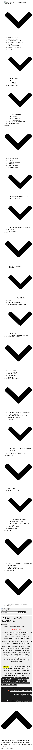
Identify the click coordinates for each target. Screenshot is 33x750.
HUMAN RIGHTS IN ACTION (16, 454)
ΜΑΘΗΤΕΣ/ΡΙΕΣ (13, 528)
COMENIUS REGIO (13, 452)
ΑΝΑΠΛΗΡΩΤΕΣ (16, 116)
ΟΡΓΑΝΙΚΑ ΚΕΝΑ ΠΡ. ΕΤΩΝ (20, 196)
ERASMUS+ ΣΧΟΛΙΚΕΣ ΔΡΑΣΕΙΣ (21, 448)
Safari (19, 744)
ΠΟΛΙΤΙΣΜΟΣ (12, 370)
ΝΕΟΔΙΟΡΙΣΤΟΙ (16, 115)
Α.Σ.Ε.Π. (14, 84)
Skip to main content (7, 748)
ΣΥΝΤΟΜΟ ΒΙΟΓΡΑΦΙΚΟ (15, 569)
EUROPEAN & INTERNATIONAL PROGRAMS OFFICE (17, 416)
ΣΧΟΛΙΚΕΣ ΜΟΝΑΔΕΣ (14, 266)
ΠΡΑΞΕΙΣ (10, 160)
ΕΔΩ (27, 675)
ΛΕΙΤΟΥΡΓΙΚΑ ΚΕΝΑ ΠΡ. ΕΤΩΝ (21, 227)
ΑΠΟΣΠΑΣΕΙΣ (16, 118)
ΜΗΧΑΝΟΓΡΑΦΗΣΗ (14, 46)
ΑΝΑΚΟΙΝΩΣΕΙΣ (13, 37)
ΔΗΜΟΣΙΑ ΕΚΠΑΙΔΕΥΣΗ (19, 520)
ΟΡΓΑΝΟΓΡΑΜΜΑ (13, 123)
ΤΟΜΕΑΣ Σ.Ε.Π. (12, 377)
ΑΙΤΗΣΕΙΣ (11, 229)
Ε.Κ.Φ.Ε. (10, 301)
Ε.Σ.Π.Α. (10, 44)
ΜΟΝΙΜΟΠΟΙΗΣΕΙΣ (14, 162)
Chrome (14, 744)
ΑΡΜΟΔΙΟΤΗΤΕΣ (13, 165)
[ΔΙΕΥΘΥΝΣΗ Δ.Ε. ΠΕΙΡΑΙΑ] (5, 609)
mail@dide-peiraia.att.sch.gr (24, 695)
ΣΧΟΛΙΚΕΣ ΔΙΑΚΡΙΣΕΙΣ (15, 527)
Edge (24, 744)
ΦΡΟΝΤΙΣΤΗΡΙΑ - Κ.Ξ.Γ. (15, 302)
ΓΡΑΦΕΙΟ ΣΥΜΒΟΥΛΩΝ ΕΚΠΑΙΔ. (18, 335)
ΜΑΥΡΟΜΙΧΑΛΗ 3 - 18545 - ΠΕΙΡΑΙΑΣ (21, 691)
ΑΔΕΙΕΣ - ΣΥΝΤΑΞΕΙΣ (14, 47)
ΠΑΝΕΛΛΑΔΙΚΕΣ (17, 78)
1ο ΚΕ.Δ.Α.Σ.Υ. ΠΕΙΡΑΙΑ (18, 297)
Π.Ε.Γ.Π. (14, 82)
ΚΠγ (13, 80)
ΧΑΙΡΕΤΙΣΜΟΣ (12, 567)
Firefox (9, 744)
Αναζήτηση (4, 610)
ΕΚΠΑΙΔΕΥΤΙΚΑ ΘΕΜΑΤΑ (15, 42)
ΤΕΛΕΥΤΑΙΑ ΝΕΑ (13, 39)
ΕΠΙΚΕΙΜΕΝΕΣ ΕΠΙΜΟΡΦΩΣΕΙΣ (17, 604)
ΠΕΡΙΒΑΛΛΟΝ (12, 375)
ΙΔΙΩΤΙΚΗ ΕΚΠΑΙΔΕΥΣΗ (19, 521)
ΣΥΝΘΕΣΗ (11, 164)
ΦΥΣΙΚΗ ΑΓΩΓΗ (12, 374)
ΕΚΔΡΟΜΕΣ (11, 489)
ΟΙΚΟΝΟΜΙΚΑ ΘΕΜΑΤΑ (15, 41)
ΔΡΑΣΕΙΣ (14, 333)
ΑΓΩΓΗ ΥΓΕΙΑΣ (12, 372)
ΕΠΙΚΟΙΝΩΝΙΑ (8, 606)
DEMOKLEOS (12, 450)
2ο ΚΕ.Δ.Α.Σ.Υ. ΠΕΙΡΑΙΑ (18, 299)
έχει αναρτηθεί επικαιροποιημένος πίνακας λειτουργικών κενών (16, 636)
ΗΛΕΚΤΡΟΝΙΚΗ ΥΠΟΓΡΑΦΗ (16, 122)
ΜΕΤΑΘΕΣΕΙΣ (16, 120)
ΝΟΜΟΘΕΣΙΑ (12, 231)
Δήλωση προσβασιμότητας (24, 701)
